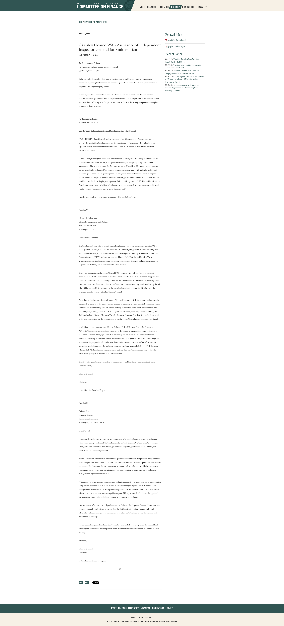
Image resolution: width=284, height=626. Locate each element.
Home (81, 22)
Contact (148, 617)
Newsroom (146, 608)
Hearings (151, 6)
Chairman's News (100, 22)
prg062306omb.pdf (175, 47)
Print (80, 582)
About (114, 608)
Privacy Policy (137, 617)
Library (199, 6)
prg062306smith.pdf (175, 40)
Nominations (188, 6)
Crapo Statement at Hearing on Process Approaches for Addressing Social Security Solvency (182, 88)
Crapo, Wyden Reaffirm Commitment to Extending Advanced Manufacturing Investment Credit (185, 79)
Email (86, 582)
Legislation (163, 6)
